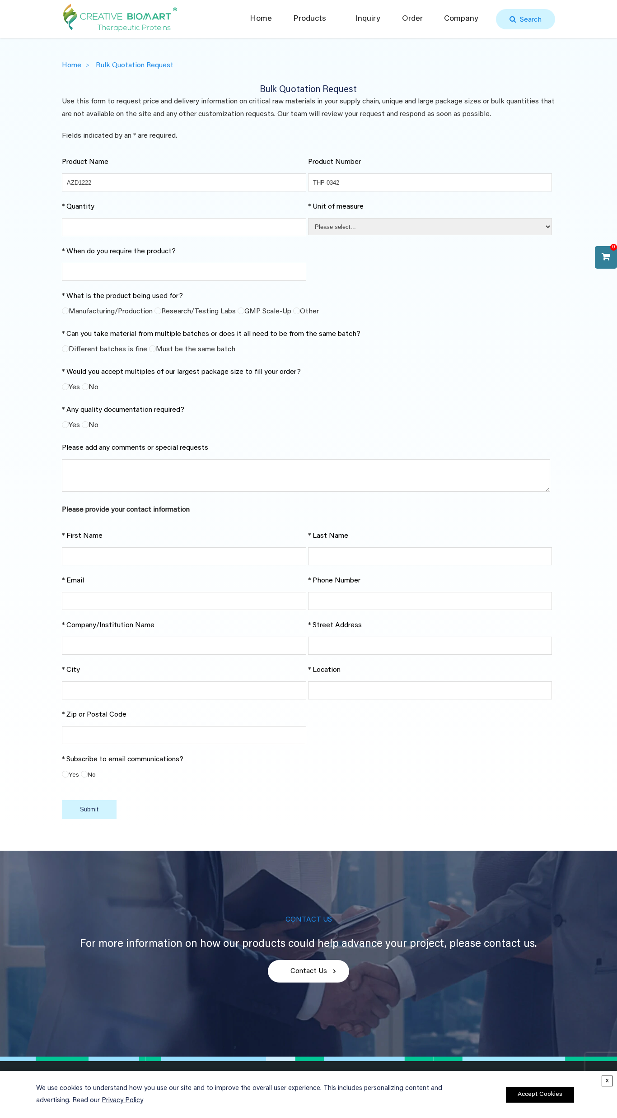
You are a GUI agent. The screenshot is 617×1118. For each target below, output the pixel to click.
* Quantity (78, 206)
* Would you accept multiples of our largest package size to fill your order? (181, 372)
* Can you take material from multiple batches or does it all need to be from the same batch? (211, 334)
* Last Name (328, 536)
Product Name (85, 162)
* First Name (82, 536)
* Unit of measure (336, 206)
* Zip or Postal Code (94, 714)
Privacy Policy (122, 1100)
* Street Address (335, 625)
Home (261, 19)
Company (461, 19)
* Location (324, 670)
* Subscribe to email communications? (122, 759)
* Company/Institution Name (108, 625)
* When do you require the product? (119, 251)
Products (309, 19)
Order (412, 19)
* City (71, 670)
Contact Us (308, 971)
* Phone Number (334, 580)
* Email (73, 580)
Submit (89, 809)
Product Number (334, 162)
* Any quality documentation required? (123, 410)
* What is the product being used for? (122, 296)
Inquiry (367, 19)
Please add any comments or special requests (135, 448)
